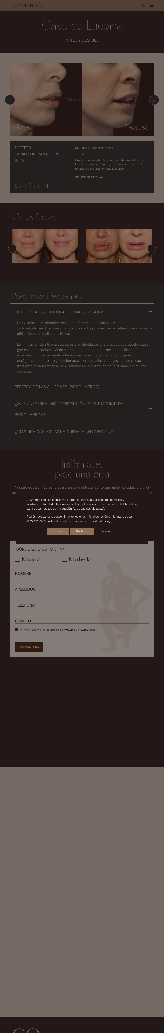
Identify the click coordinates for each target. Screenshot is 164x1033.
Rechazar (82, 531)
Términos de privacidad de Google (92, 521)
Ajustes (106, 531)
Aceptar (58, 531)
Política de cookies (58, 521)
